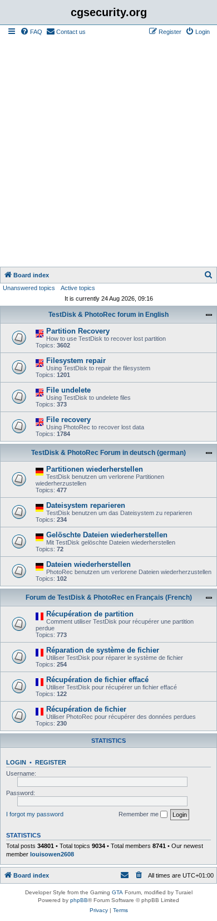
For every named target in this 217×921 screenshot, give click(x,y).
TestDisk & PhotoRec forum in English (108, 315)
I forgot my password (34, 814)
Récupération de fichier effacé (97, 679)
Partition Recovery (78, 331)
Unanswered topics (29, 288)
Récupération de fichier (86, 709)
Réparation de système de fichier (102, 650)
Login (16, 762)
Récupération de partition (90, 614)
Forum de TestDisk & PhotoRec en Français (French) (109, 597)
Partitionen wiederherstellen (94, 469)
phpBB (79, 900)
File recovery (68, 419)
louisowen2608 (52, 854)
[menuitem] (31, 31)
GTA (117, 892)
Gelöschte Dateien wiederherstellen (106, 535)
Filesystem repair (76, 360)
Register (50, 762)
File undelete (68, 390)
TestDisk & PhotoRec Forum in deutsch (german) (108, 453)
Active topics (78, 288)
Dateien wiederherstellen (88, 564)
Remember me (139, 814)
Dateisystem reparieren (85, 505)
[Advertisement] (108, 152)
